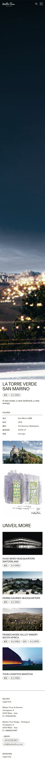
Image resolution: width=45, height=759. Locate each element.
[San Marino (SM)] (22, 452)
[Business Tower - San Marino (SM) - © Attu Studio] (22, 190)
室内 (25, 641)
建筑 (6, 395)
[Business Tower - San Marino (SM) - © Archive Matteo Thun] (22, 493)
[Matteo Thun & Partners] (7, 1)
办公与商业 (15, 565)
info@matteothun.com (13, 744)
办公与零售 (34, 641)
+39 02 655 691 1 (11, 740)
